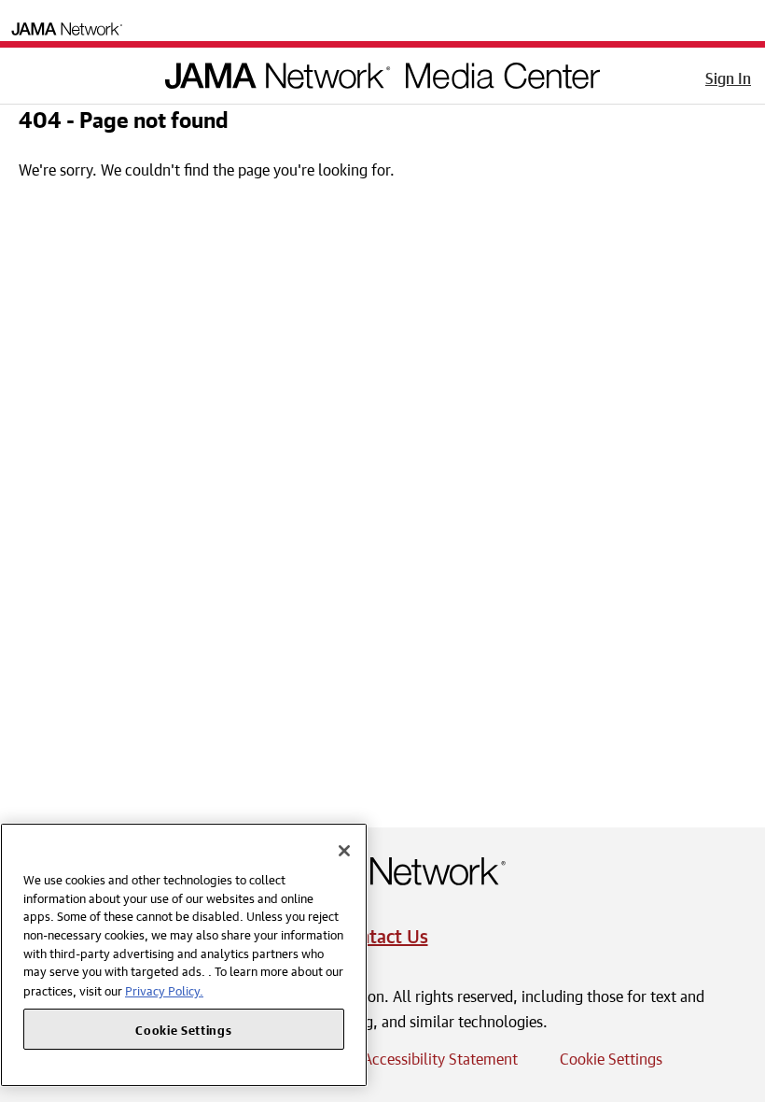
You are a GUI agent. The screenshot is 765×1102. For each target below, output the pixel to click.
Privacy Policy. (164, 989)
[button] (27, 72)
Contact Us (383, 933)
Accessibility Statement (440, 1056)
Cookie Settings (611, 1056)
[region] (184, 955)
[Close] (344, 850)
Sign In (728, 75)
